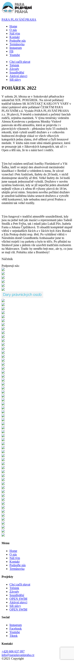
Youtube (14, 632)
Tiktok (13, 635)
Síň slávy (15, 79)
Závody (14, 69)
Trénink (14, 65)
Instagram (15, 625)
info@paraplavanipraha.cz (18, 655)
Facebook (15, 628)
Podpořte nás (17, 40)
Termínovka (16, 44)
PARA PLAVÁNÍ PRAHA (19, 19)
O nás (13, 30)
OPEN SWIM (18, 598)
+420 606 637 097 (13, 651)
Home (13, 26)
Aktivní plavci (18, 76)
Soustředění (16, 72)
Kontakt (14, 37)
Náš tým (14, 33)
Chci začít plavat (19, 61)
